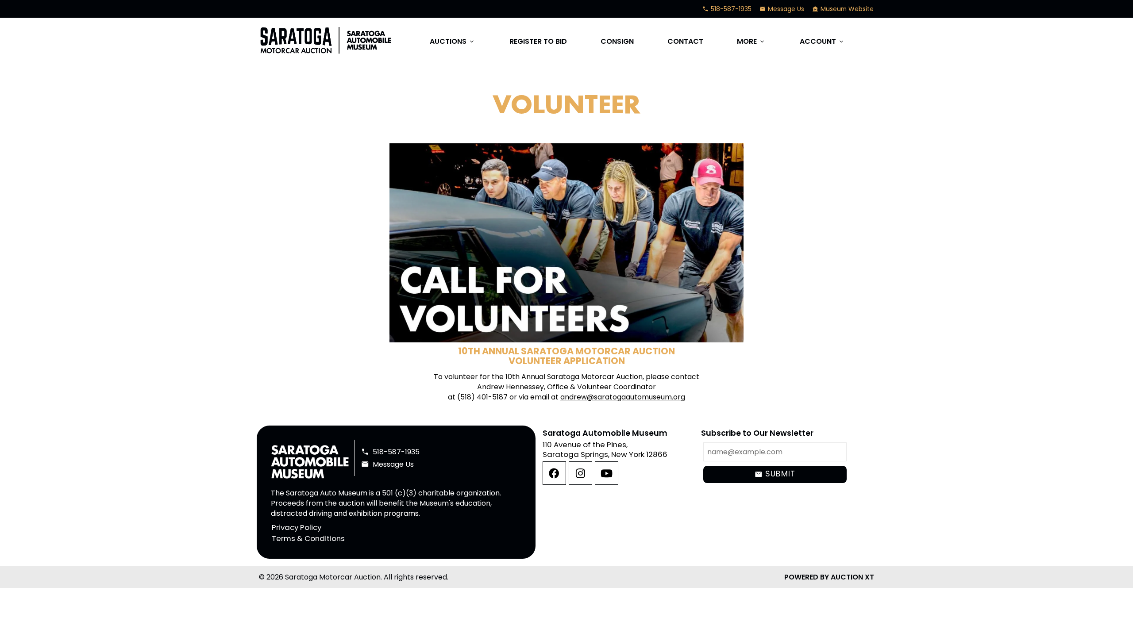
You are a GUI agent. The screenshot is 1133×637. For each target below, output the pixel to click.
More (751, 41)
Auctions (452, 41)
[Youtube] (606, 473)
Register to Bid (538, 41)
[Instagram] (580, 473)
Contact (685, 41)
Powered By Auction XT (829, 577)
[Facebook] (554, 473)
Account (822, 41)
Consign (617, 41)
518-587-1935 (726, 8)
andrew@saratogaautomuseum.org (622, 397)
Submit (775, 473)
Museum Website (843, 8)
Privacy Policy (296, 527)
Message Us (781, 8)
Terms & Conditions (308, 538)
